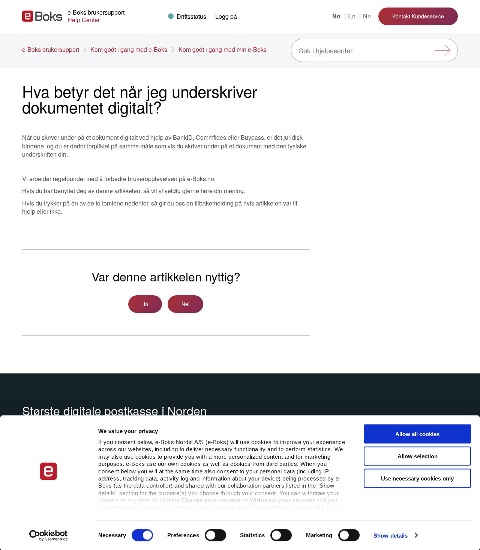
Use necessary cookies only (417, 478)
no (337, 16)
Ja (145, 304)
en (352, 16)
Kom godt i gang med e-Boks (128, 49)
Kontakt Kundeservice (418, 16)
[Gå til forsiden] (42, 16)
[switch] (215, 535)
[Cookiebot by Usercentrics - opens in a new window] (48, 535)
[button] (226, 16)
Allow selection (418, 456)
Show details (391, 535)
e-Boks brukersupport (50, 49)
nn (367, 16)
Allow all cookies (417, 434)
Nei (185, 304)
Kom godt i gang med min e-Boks (222, 49)
